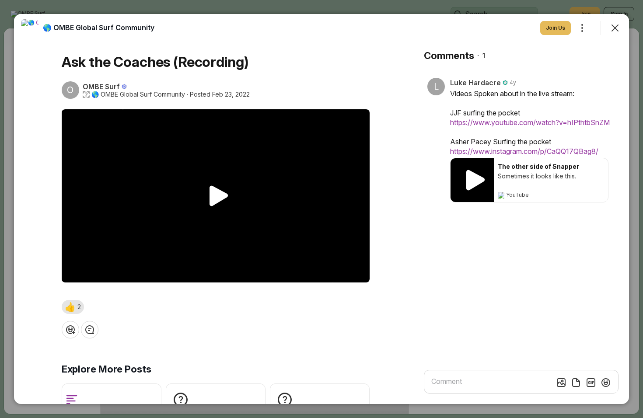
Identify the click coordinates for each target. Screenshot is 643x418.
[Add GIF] (591, 383)
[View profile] (29, 28)
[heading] (98, 27)
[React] (70, 329)
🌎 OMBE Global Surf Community (138, 94)
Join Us (555, 27)
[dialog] (321, 209)
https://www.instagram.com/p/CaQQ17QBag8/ (524, 151)
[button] (73, 307)
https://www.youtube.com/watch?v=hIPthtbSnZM (530, 122)
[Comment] (89, 329)
